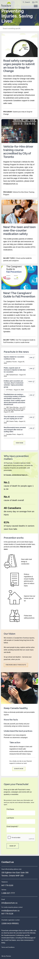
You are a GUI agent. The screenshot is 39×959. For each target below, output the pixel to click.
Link (30, 357)
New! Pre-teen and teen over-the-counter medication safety (19, 230)
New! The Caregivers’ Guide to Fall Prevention (19, 294)
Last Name (10, 818)
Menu (36, 6)
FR (36, 2)
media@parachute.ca (10, 911)
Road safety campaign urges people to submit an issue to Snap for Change (19, 66)
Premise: (8, 956)
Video (30, 381)
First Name (10, 809)
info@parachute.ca (9, 903)
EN (33, 2)
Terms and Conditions (7, 947)
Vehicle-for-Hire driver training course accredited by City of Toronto (18, 151)
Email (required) (12, 826)
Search (27, 2)
